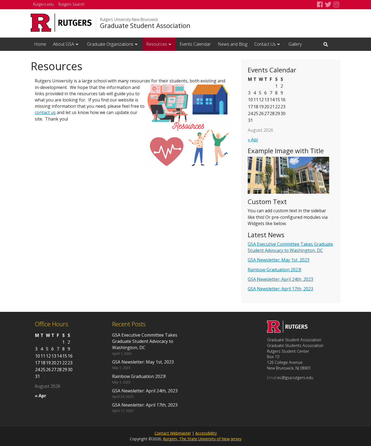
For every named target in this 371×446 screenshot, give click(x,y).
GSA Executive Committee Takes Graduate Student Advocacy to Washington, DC (290, 247)
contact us (45, 112)
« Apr (253, 140)
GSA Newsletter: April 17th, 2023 (280, 289)
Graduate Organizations (110, 44)
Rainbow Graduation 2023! (274, 270)
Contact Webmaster (173, 433)
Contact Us (265, 44)
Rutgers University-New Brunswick (129, 19)
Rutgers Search (71, 4)
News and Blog (232, 44)
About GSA (63, 44)
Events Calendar (195, 44)
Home (40, 44)
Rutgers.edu (43, 4)
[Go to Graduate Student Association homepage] (287, 331)
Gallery (295, 44)
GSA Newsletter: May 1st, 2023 (278, 260)
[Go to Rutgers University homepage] (61, 22)
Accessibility (206, 433)
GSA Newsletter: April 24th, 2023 (280, 279)
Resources (156, 44)
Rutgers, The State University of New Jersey (202, 438)
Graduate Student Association (145, 25)
